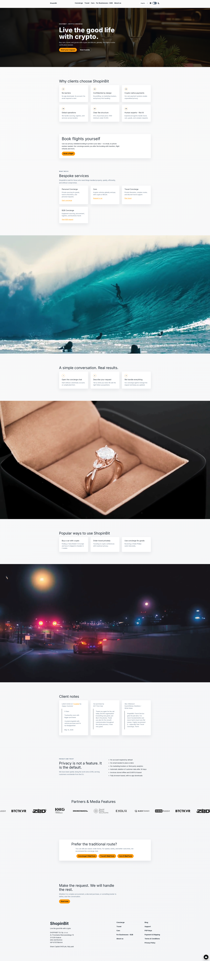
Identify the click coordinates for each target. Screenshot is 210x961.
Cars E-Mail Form (125, 856)
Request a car (97, 198)
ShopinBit (53, 3)
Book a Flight (68, 154)
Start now (64, 901)
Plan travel (128, 198)
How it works (85, 50)
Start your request (68, 50)
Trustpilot (76, 704)
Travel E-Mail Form (107, 856)
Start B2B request (67, 219)
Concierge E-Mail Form (86, 856)
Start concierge (67, 200)
